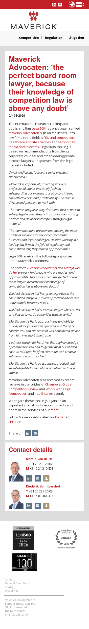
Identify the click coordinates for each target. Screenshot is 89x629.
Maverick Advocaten (24, 133)
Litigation (76, 37)
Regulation (53, 37)
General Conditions (17, 583)
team (54, 410)
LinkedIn (15, 421)
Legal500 (38, 128)
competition (19, 393)
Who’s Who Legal (58, 389)
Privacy (9, 587)
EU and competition (59, 137)
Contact (10, 579)
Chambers (53, 384)
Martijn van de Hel (40, 458)
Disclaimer (11, 590)
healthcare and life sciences (30, 142)
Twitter (60, 417)
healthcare (43, 393)
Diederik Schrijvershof (42, 268)
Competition (29, 37)
